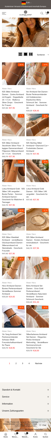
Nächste (38, 363)
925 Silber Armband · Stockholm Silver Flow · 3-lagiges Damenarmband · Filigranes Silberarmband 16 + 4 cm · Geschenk (13, 148)
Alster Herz (7, 88)
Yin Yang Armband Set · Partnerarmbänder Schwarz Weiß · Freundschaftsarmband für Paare (12, 339)
